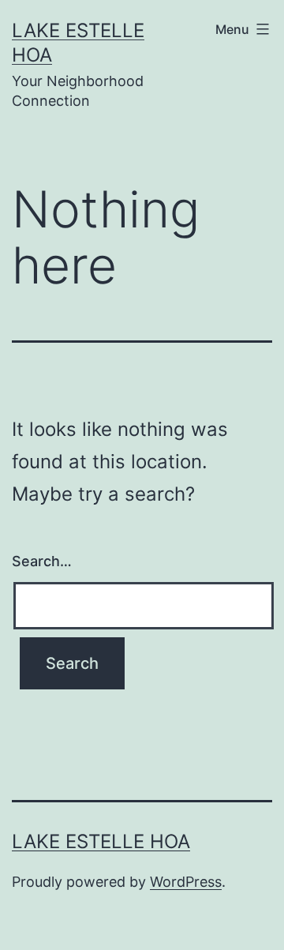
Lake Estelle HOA (101, 841)
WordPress (186, 881)
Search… (42, 561)
